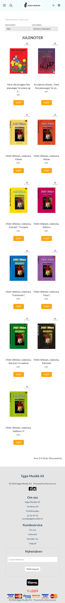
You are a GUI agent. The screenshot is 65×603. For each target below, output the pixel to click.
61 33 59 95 (32, 515)
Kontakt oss (32, 539)
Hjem (7, 19)
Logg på (32, 543)
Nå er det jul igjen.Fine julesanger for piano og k (18, 88)
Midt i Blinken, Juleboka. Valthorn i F (18, 429)
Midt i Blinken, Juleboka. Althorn (46, 225)
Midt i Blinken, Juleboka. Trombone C (18, 293)
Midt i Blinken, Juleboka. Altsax (46, 157)
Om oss (32, 529)
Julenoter (23, 19)
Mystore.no (50, 483)
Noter (15, 19)
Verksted (32, 534)
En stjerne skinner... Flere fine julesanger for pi (46, 86)
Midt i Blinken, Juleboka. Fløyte (18, 157)
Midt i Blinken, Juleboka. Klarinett (46, 361)
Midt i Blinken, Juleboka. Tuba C (46, 293)
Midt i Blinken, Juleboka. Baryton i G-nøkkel (18, 361)
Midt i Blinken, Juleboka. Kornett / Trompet (18, 225)
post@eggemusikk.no (32, 518)
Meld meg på (33, 569)
